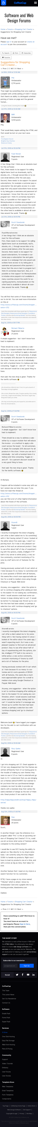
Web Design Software (14, 1110)
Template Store (8, 1082)
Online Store (31, 1106)
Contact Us (6, 1003)
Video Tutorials (7, 1063)
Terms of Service (20, 1123)
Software (5, 1009)
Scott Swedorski (17, 222)
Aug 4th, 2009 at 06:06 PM (10, 517)
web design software (20, 947)
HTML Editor (9, 944)
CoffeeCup (6, 986)
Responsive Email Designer (18, 313)
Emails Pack (6, 1013)
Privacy (22, 1113)
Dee (13, 817)
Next (19, 68)
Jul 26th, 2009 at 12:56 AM (10, 72)
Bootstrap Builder (19, 315)
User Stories (6, 1076)
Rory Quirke (15, 749)
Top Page (6, 1106)
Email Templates (8, 1090)
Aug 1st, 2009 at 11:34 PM (10, 411)
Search (6, 53)
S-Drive (4, 1032)
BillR (13, 114)
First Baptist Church (7, 139)
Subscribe (27, 53)
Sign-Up (27, 966)
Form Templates (7, 1095)
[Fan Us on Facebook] (22, 974)
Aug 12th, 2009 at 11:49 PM (10, 812)
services (5, 949)
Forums (10, 29)
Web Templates (7, 1086)
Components (6, 1099)
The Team (5, 990)
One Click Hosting (8, 1036)
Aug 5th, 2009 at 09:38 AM (10, 743)
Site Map (29, 1113)
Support (5, 1059)
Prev (5, 68)
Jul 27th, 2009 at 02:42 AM (10, 109)
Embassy (5, 1067)
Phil (12, 78)
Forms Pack (6, 1017)
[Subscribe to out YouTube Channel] (28, 974)
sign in (9, 42)
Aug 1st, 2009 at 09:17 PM (10, 323)
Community (6, 1055)
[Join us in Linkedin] (33, 974)
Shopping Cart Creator (24, 29)
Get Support (27, 1110)
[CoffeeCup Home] (20, 3)
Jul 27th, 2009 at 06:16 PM (10, 217)
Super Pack (6, 1021)
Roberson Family (6, 143)
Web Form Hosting (8, 1044)
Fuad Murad (16, 154)
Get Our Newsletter (9, 999)
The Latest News (8, 994)
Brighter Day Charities (8, 141)
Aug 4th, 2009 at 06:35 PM (10, 613)
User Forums (6, 1072)
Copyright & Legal (11, 1113)
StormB (14, 522)
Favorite (7, 57)
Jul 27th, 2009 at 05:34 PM (10, 148)
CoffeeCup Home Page (18, 1106)
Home (3, 29)
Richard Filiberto (17, 328)
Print (16, 53)
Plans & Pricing (7, 1049)
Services (5, 1028)
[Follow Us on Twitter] (17, 974)
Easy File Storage (8, 1040)
